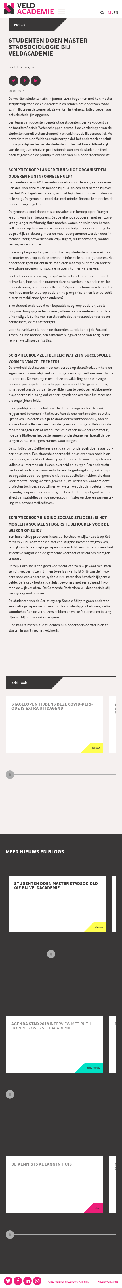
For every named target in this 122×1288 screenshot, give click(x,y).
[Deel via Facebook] (25, 81)
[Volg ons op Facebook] (18, 1281)
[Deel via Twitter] (13, 81)
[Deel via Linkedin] (36, 81)
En (116, 12)
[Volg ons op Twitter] (8, 1281)
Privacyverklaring (108, 1281)
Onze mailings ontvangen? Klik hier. (68, 1281)
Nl (110, 12)
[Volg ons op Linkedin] (27, 1281)
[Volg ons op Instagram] (37, 1281)
